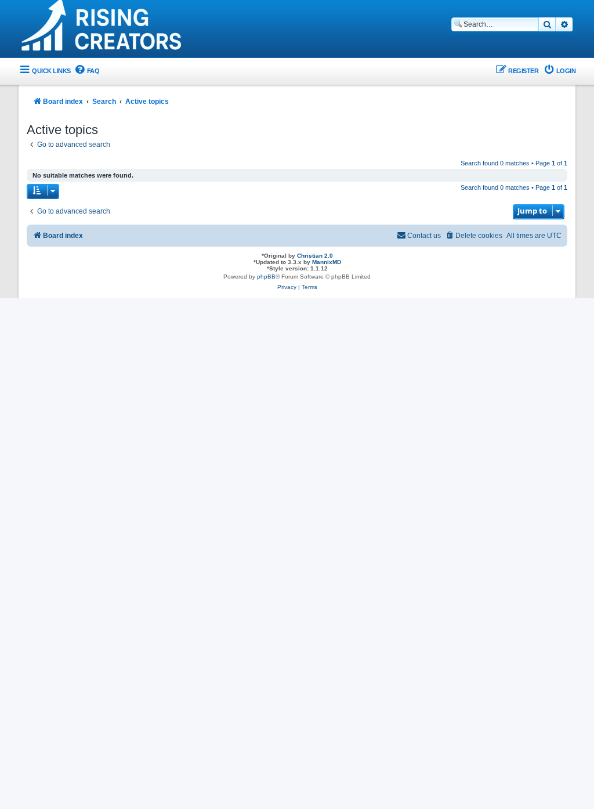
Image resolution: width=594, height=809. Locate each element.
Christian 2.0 (315, 255)
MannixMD (326, 262)
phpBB (266, 276)
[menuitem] (87, 71)
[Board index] (103, 29)
